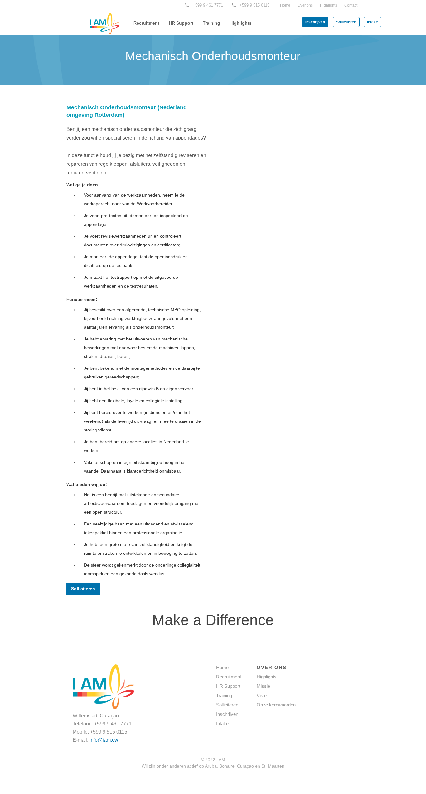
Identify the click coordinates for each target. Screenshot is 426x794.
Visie (262, 695)
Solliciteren (346, 22)
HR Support (181, 23)
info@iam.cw (104, 740)
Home (285, 5)
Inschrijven (315, 22)
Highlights (328, 5)
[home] (94, 19)
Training (211, 23)
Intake (372, 22)
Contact (350, 5)
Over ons (305, 5)
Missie (263, 686)
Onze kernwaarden (276, 704)
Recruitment (146, 23)
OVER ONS (272, 667)
